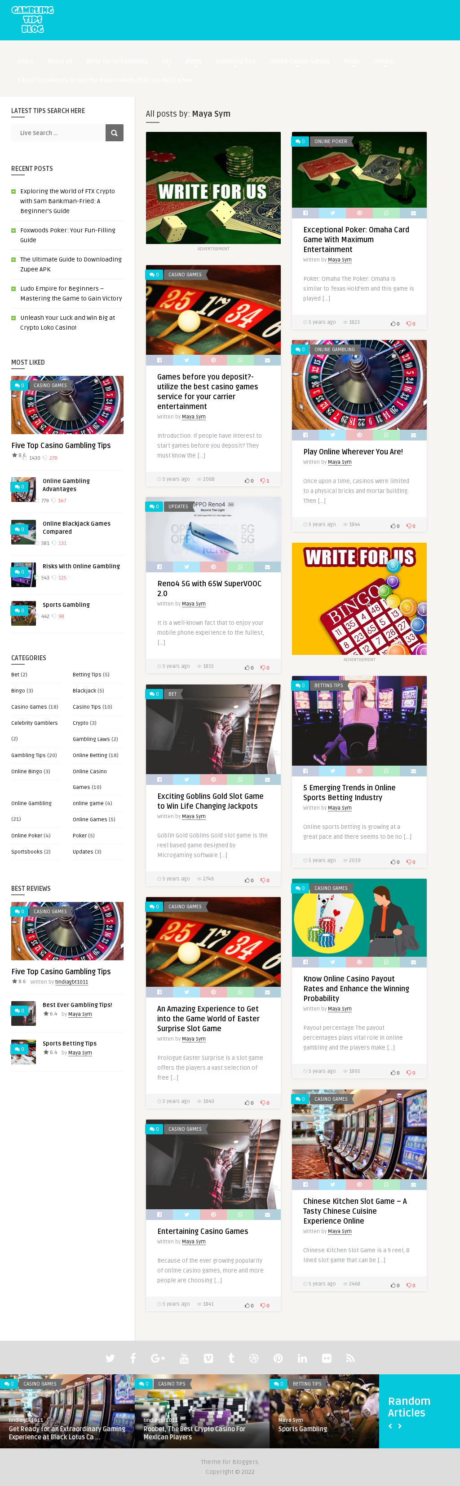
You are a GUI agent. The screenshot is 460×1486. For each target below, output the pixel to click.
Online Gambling (31, 803)
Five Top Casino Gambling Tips (61, 445)
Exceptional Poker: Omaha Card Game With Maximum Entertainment (356, 240)
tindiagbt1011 (71, 982)
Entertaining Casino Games (202, 1231)
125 (61, 578)
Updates (83, 852)
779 (44, 501)
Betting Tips (87, 674)
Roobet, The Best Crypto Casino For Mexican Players (195, 1433)
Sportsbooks (27, 852)
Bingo (194, 61)
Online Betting (90, 755)
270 (53, 458)
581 (44, 543)
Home (25, 61)
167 (61, 501)
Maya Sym (80, 1014)
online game (88, 803)
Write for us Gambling (117, 61)
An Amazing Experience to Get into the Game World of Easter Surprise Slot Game (208, 1019)
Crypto (80, 723)
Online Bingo (26, 771)
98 (60, 616)
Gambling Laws (91, 739)
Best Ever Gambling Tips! (77, 1005)
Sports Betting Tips (70, 1043)
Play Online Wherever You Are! (353, 452)
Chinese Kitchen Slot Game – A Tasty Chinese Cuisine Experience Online (355, 1211)
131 (61, 543)
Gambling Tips (236, 61)
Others (383, 61)
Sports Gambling (66, 605)
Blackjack (84, 691)
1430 (34, 458)
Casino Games (50, 385)
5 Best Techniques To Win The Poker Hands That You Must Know (105, 80)
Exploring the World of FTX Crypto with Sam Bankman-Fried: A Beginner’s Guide (67, 201)
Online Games (90, 819)
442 (44, 616)
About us (60, 61)
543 (44, 578)
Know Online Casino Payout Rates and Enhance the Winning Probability (356, 989)
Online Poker (26, 835)
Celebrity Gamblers (34, 723)
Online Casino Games (300, 61)
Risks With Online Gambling (81, 566)
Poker (352, 61)
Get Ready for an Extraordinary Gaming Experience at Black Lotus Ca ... (67, 1433)
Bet (167, 61)
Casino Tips (87, 707)
